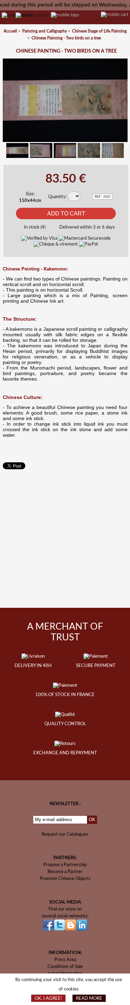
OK (92, 819)
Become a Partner (65, 871)
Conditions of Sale (65, 966)
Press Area (65, 959)
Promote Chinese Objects (65, 878)
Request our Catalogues (65, 834)
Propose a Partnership (65, 864)
